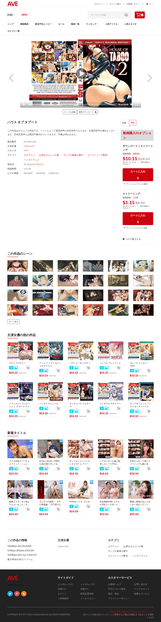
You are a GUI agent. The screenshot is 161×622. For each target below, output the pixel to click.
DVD (10, 15)
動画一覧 (75, 24)
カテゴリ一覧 (13, 31)
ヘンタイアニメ (31, 159)
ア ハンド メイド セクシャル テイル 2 (50, 364)
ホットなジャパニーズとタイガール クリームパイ (79, 462)
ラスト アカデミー (17, 363)
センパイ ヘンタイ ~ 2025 (139, 364)
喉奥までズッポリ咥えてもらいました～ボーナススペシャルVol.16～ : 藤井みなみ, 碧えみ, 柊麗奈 (19, 503)
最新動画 (24, 24)
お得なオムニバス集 (49, 155)
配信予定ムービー (43, 24)
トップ (10, 24)
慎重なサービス (142, 593)
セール (61, 24)
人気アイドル (111, 24)
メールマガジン (88, 598)
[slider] (72, 104)
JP (150, 4)
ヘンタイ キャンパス (48, 403)
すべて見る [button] (13, 321)
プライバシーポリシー (119, 598)
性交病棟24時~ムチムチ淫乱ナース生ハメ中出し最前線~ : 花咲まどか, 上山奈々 (110, 503)
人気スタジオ (130, 24)
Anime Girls (29, 146)
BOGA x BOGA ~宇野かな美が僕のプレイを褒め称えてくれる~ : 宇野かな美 (49, 462)
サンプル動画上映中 (73, 155)
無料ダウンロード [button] (87, 112)
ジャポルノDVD (65, 584)
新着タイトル (16, 433)
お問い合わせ (140, 584)
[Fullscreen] (136, 104)
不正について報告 (117, 589)
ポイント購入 (115, 4)
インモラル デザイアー (110, 403)
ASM (26, 150)
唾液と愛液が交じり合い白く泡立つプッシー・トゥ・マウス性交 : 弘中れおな (140, 503)
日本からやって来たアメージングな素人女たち (140, 462)
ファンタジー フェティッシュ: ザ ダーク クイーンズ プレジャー (19, 405)
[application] (80, 73)
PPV (24, 15)
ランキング (91, 24)
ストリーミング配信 (97, 155)
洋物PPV (84, 589)
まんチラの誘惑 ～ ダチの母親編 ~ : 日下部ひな (50, 503)
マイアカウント (142, 589)
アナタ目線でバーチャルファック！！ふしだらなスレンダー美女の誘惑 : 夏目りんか (19, 462)
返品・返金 (113, 593)
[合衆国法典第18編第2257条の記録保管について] (131, 611)
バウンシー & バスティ (79, 363)
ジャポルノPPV (87, 584)
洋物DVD (62, 589)
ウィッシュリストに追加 (137, 184)
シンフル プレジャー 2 (110, 363)
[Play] (80, 73)
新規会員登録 (87, 593)
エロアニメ (29, 155)
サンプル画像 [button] (69, 112)
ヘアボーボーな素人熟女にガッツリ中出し (110, 462)
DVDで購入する (133, 239)
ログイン (98, 4)
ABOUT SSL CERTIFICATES (15, 585)
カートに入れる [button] (137, 174)
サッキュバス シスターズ (79, 405)
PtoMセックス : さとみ (79, 501)
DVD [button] (124, 123)
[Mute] (131, 104)
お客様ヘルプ (132, 4)
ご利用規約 (63, 598)
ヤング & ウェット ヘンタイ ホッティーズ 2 (140, 405)
